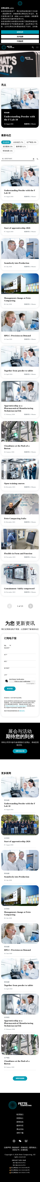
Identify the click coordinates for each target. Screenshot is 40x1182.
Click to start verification (22, 681)
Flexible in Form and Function (18, 553)
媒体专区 (20, 1126)
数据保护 (15, 1147)
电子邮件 (7, 668)
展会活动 (20, 1129)
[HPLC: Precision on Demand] (20, 933)
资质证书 (15, 1150)
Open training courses (14, 483)
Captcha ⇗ (30, 683)
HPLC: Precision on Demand (17, 335)
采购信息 (24, 1147)
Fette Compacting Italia (15, 518)
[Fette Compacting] (8, 47)
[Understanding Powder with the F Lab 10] (20, 98)
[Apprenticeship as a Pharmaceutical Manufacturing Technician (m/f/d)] (20, 1004)
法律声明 (7, 1147)
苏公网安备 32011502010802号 (20, 1167)
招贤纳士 (20, 1118)
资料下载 (20, 1133)
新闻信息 (20, 1122)
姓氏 (5, 661)
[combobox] (7, 645)
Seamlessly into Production (16, 263)
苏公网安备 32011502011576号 (20, 1172)
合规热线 (24, 1150)
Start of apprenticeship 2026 (17, 228)
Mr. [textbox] (5, 645)
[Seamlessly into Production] (20, 860)
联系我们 (20, 1115)
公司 (5, 675)
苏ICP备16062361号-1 (19, 1163)
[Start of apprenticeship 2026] (20, 825)
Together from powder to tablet (18, 371)
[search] (37, 159)
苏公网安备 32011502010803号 (20, 1170)
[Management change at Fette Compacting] (20, 895)
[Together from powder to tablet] (20, 969)
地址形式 (7, 648)
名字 (5, 654)
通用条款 (32, 1147)
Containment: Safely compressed (19, 588)
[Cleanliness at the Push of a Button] (20, 1044)
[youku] (14, 1140)
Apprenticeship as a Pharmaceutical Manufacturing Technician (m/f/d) (18, 408)
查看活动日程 (20, 751)
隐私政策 (22, 711)
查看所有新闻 (20, 1078)
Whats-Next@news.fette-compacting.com (16, 706)
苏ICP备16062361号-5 (19, 1165)
